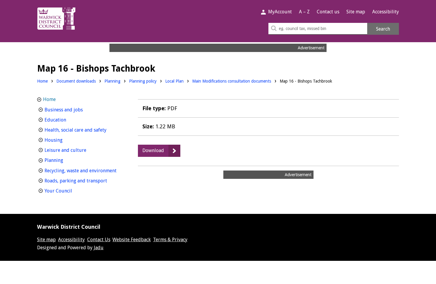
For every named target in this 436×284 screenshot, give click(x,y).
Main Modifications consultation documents (231, 81)
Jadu (99, 247)
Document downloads (76, 81)
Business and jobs (74, 110)
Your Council (69, 191)
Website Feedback (131, 239)
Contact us (328, 12)
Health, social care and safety (83, 130)
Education (66, 120)
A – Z (304, 12)
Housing (64, 140)
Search (383, 29)
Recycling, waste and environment (83, 170)
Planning (112, 80)
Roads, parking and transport (83, 181)
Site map (355, 12)
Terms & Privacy (170, 239)
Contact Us (98, 239)
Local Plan (174, 80)
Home (42, 81)
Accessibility (385, 12)
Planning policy (143, 80)
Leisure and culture (76, 150)
